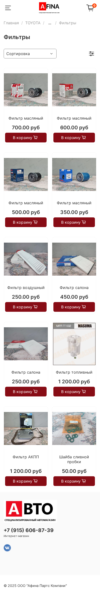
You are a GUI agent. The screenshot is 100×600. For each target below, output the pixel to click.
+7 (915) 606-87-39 (29, 530)
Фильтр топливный (74, 372)
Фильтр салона (74, 287)
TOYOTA (33, 22)
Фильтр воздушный (26, 287)
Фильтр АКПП (26, 456)
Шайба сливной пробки (74, 459)
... (49, 23)
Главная (11, 22)
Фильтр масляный (25, 118)
